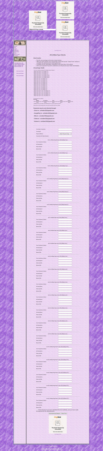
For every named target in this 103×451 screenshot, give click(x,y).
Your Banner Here (58, 50)
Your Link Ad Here (20, 71)
